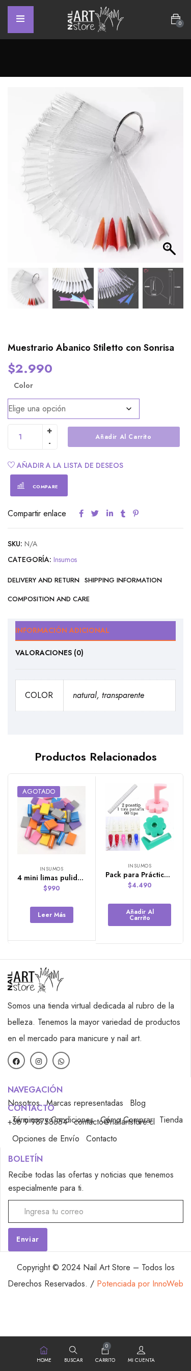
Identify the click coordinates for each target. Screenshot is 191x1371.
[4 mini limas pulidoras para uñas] (51, 820)
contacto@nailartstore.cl (114, 1122)
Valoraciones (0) (49, 653)
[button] (176, 19)
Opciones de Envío (45, 1138)
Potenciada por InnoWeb (140, 1284)
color (23, 385)
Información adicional (62, 630)
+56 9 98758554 (37, 1122)
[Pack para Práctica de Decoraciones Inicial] (139, 817)
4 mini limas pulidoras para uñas (72, 878)
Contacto (101, 1138)
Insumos (65, 559)
